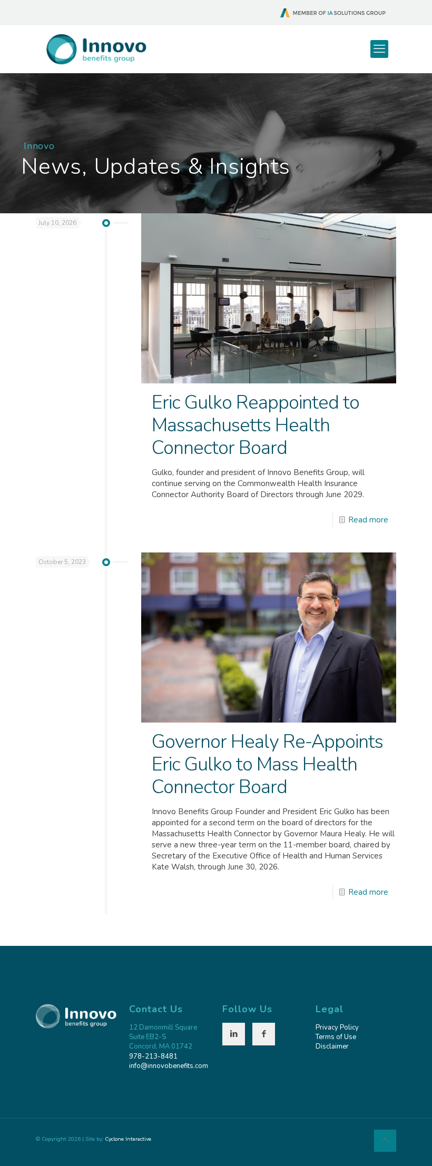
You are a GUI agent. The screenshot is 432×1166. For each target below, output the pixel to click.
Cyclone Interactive (128, 1139)
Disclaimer (332, 1046)
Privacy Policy (337, 1027)
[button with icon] (233, 1034)
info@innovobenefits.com (168, 1066)
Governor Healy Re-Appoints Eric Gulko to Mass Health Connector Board (267, 764)
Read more (368, 520)
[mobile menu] (379, 49)
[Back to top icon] (385, 1141)
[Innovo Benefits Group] (96, 49)
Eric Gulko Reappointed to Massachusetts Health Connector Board (255, 425)
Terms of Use (336, 1037)
